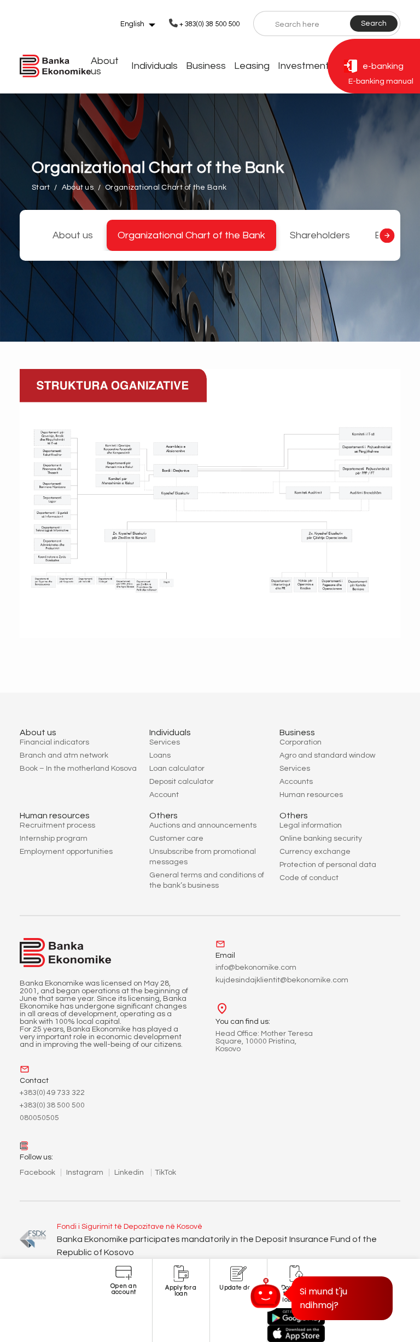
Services (164, 742)
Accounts (296, 782)
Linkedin (129, 1172)
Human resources (311, 795)
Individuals (154, 66)
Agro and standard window (327, 755)
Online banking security (320, 838)
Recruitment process (57, 825)
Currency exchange (315, 851)
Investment (303, 66)
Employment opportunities (66, 851)
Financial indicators (54, 742)
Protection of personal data (327, 865)
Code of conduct (309, 878)
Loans (160, 755)
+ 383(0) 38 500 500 (209, 24)
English (132, 24)
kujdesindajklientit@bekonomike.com (281, 980)
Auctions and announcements (202, 825)
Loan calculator (177, 768)
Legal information (310, 825)
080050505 (39, 1118)
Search (374, 23)
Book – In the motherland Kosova (78, 768)
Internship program (54, 838)
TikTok (165, 1172)
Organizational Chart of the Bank (191, 235)
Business (206, 66)
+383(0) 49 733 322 (52, 1093)
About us (105, 66)
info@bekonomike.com (255, 967)
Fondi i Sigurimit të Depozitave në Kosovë (129, 1226)
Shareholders (320, 235)
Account (164, 795)
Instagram (84, 1172)
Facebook (37, 1172)
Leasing (252, 66)
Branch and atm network (64, 755)
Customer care (176, 838)
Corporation (300, 742)
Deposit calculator (181, 782)
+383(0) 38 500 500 (52, 1105)
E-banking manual (380, 81)
